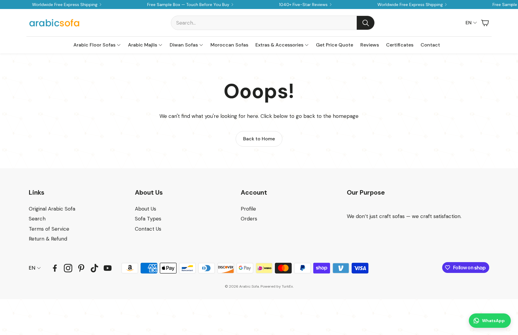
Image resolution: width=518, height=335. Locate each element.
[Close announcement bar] (512, 4)
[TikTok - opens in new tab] (94, 268)
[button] (272, 23)
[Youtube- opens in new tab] (107, 268)
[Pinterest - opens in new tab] (81, 268)
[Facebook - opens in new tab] (55, 268)
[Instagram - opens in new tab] (68, 268)
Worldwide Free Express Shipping (64, 4)
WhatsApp (493, 320)
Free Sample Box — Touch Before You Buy (188, 4)
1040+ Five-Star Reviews (303, 4)
